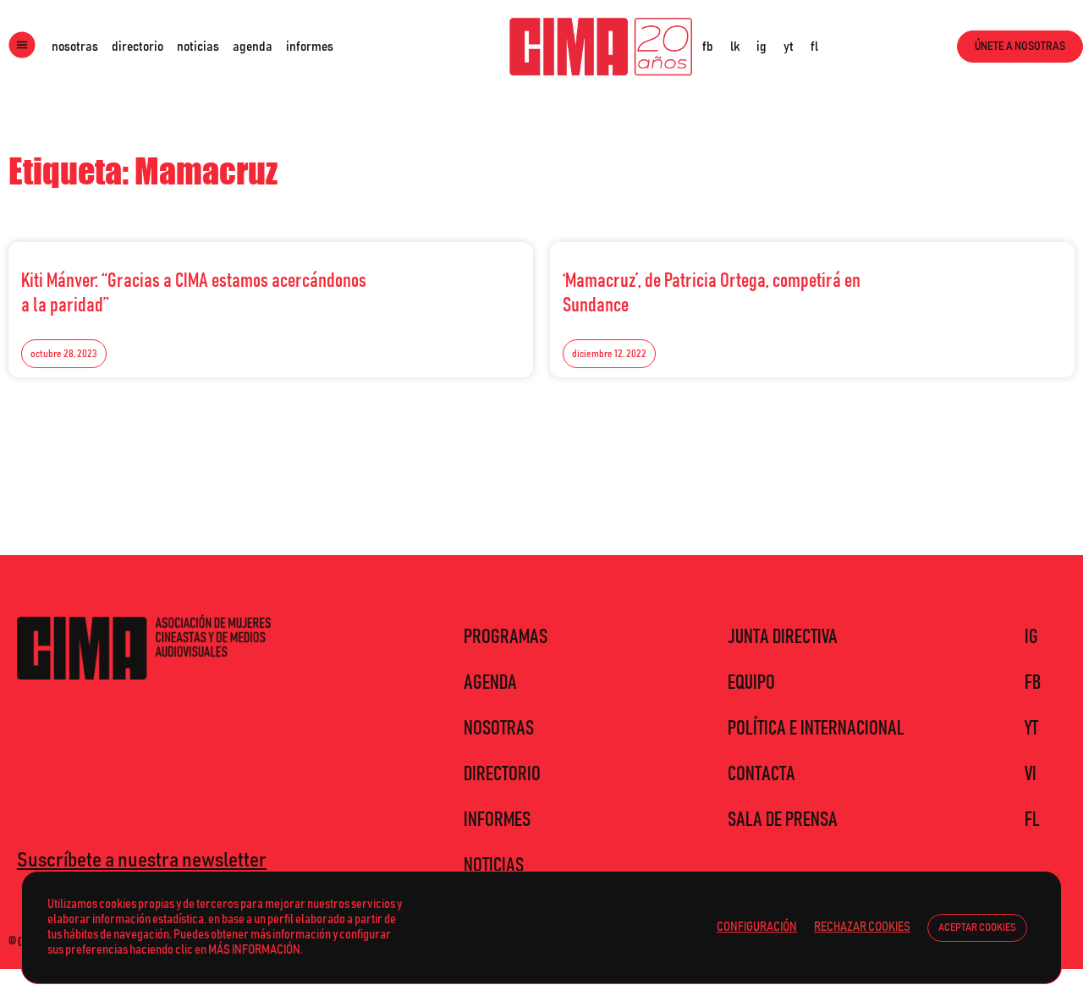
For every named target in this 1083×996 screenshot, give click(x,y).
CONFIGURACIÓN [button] (757, 927)
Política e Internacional (816, 728)
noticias (198, 46)
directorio (137, 46)
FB (1033, 683)
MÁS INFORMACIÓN (254, 950)
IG (1031, 637)
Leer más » (483, 276)
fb (707, 46)
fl (814, 46)
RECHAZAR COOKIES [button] (862, 927)
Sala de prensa (783, 820)
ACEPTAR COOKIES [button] (977, 927)
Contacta (761, 774)
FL (1032, 820)
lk (734, 46)
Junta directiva (783, 637)
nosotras (75, 46)
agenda (252, 46)
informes (309, 46)
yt (788, 46)
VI (1030, 774)
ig (761, 46)
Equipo (751, 683)
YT (1031, 728)
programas (505, 637)
